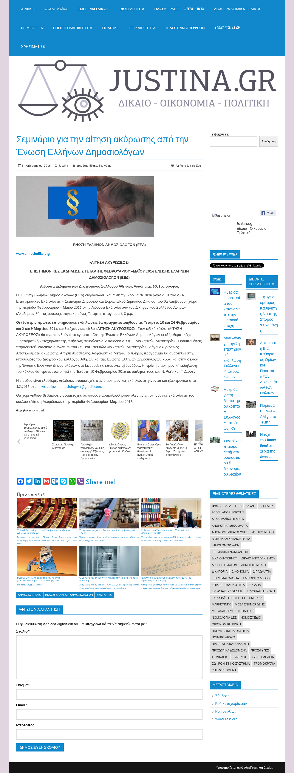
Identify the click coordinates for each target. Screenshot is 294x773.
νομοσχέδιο (251, 617)
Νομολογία (32, 28)
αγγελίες (267, 506)
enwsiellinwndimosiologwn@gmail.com (69, 386)
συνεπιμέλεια (263, 657)
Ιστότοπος (25, 725)
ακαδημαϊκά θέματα (228, 519)
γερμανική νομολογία (230, 552)
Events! (218, 279)
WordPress (251, 767)
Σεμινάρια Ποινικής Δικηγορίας (63, 446)
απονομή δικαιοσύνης (230, 532)
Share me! (101, 481)
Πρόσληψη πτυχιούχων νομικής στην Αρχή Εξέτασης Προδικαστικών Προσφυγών (92, 451)
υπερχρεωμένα (224, 670)
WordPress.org (226, 719)
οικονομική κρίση (226, 624)
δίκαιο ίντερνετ (224, 558)
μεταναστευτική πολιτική (233, 611)
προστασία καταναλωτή (230, 644)
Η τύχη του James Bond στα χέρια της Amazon (268, 445)
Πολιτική (110, 28)
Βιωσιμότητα (132, 9)
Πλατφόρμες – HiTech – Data (179, 9)
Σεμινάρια (105, 165)
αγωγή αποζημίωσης (228, 512)
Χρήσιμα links (33, 47)
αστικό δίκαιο (263, 532)
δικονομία (240, 571)
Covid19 (216, 506)
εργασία (255, 585)
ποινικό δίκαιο (223, 637)
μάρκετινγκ (221, 604)
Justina (63, 165)
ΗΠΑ (238, 506)
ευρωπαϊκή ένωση (261, 591)
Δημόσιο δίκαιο (87, 165)
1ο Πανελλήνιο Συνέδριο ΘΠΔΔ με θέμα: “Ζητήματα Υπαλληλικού (176, 449)
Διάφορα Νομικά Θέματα (237, 9)
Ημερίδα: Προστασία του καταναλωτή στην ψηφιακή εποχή (232, 309)
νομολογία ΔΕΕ (224, 617)
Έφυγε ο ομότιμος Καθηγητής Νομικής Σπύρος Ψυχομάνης (269, 314)
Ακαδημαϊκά (56, 9)
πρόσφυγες (260, 650)
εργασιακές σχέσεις (227, 591)
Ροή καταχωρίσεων (231, 703)
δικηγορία (219, 571)
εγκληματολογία (225, 578)
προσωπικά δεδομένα (229, 650)
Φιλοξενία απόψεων (185, 28)
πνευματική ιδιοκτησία (230, 631)
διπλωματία (262, 571)
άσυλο (250, 506)
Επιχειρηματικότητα (72, 28)
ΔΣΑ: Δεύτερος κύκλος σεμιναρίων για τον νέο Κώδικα (120, 448)
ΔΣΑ (228, 506)
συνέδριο (240, 657)
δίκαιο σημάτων (224, 565)
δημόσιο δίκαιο (29, 595)
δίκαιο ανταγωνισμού (258, 558)
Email (21, 705)
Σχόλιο (22, 631)
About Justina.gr (227, 28)
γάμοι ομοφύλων (225, 545)
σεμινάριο (104, 595)
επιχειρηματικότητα (228, 585)
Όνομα (22, 685)
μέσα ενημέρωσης (250, 604)
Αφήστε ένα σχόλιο (188, 165)
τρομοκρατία (264, 663)
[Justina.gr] (223, 215)
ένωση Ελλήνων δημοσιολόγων (69, 595)
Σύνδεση (222, 695)
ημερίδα (255, 598)
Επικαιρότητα (142, 28)
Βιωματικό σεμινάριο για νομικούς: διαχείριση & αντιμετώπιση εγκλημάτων (149, 451)
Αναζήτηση (268, 141)
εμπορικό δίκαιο (256, 578)
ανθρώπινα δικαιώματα (230, 526)
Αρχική (27, 9)
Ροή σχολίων (225, 711)
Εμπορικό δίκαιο (94, 9)
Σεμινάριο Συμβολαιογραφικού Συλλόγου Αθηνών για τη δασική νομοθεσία (35, 431)
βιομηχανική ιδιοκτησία (231, 539)
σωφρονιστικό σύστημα (231, 663)
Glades (268, 767)
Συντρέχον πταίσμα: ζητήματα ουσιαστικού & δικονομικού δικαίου (232, 458)
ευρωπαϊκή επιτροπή (228, 598)
